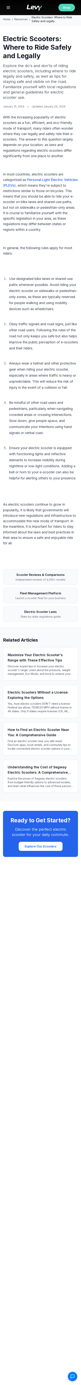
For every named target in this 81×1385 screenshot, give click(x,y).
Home (6, 19)
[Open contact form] (72, 1376)
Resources (21, 19)
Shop (66, 7)
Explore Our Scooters (41, 846)
